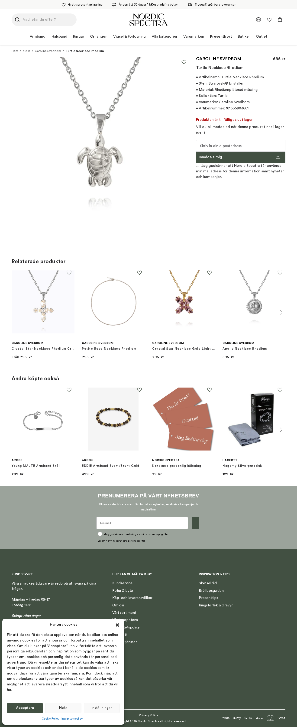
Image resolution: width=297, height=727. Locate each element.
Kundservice (122, 583)
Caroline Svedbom (48, 51)
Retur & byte (122, 590)
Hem (15, 51)
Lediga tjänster (124, 642)
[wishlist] (269, 19)
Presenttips (208, 598)
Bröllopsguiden (211, 590)
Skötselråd (208, 583)
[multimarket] (258, 19)
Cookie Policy (50, 718)
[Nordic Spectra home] (148, 19)
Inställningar (101, 708)
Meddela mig (210, 157)
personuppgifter (136, 541)
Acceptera (25, 708)
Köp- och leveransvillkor (132, 598)
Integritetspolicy (72, 718)
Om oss (118, 605)
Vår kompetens (125, 620)
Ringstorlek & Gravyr (216, 605)
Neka (63, 708)
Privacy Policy (148, 715)
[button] (117, 625)
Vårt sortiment (124, 613)
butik (26, 51)
